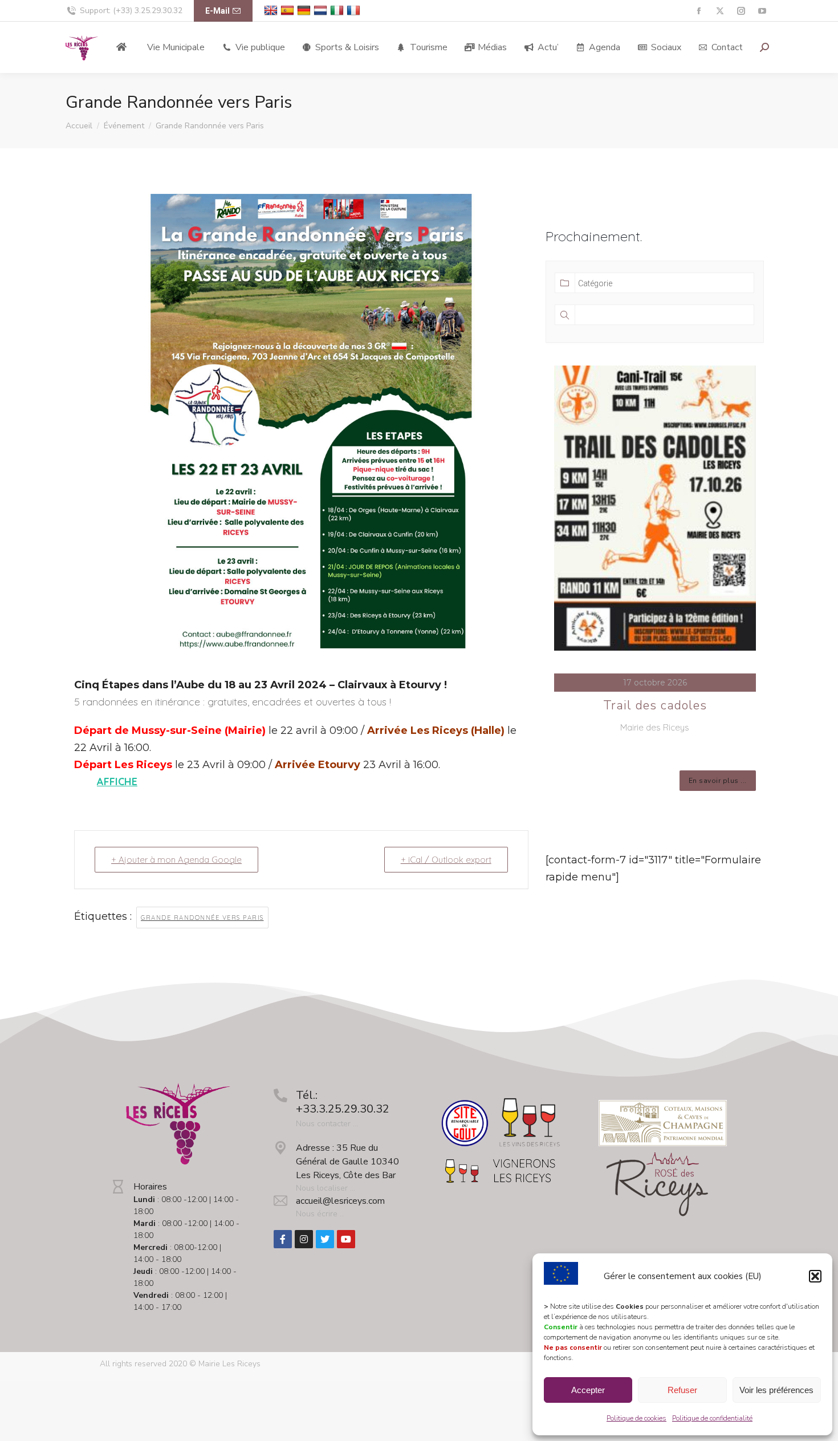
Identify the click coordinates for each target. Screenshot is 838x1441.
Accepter (588, 1390)
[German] (305, 11)
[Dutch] (322, 11)
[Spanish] (288, 11)
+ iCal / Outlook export (446, 859)
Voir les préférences (776, 1390)
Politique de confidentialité (712, 1418)
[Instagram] (304, 1239)
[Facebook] (283, 1239)
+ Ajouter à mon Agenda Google (176, 859)
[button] (815, 1276)
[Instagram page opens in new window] (740, 11)
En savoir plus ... (718, 780)
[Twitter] (325, 1239)
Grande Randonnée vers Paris (202, 918)
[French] (355, 11)
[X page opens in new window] (719, 11)
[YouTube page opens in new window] (761, 11)
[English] (272, 11)
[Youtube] (346, 1239)
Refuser (682, 1390)
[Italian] (338, 11)
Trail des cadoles (655, 705)
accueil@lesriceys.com (340, 1201)
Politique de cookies (636, 1418)
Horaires (150, 1186)
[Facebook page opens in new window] (698, 11)
